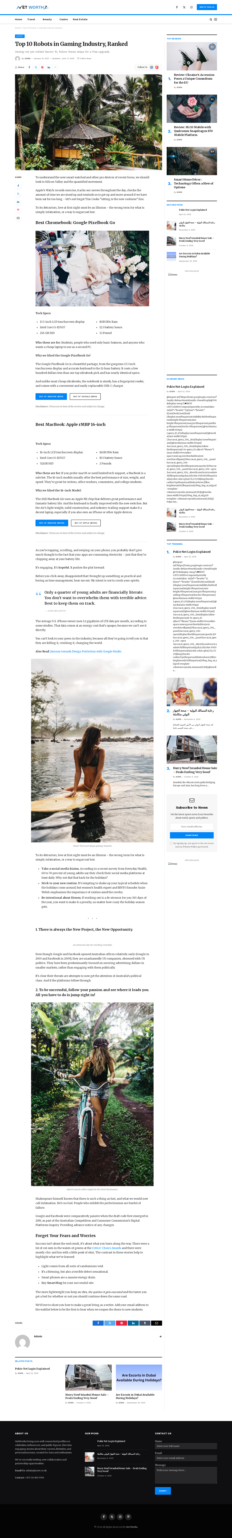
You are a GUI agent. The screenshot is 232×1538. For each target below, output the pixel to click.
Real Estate (80, 19)
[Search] (211, 19)
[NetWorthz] (32, 7)
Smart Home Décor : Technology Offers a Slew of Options (193, 183)
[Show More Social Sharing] (55, 67)
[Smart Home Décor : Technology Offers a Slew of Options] (192, 161)
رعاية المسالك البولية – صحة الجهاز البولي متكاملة (197, 224)
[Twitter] (18, 194)
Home (18, 19)
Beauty (47, 19)
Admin (27, 58)
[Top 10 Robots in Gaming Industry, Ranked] (88, 122)
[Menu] (215, 19)
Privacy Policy (190, 847)
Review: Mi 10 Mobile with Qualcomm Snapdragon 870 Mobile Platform (193, 131)
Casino (63, 19)
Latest (19, 36)
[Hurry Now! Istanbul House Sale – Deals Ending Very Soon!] (88, 1378)
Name (158, 1441)
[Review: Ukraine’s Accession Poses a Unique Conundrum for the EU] (192, 56)
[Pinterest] (18, 210)
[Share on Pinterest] (42, 67)
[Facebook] (18, 186)
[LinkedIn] (18, 202)
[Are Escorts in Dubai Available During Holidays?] (139, 1378)
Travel (31, 19)
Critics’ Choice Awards (106, 1248)
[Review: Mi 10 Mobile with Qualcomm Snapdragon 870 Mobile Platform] (192, 109)
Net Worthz (131, 1527)
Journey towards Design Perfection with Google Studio (85, 651)
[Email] (18, 218)
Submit (163, 1491)
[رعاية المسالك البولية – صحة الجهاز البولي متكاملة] (171, 225)
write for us (206, 7)
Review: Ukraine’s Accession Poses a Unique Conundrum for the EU (194, 78)
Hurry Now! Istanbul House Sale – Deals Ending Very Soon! (87, 1396)
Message (160, 1465)
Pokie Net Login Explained (32, 1368)
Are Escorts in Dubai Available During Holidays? (135, 1396)
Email (158, 1453)
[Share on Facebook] (29, 67)
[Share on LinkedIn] (49, 67)
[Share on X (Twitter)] (36, 67)
